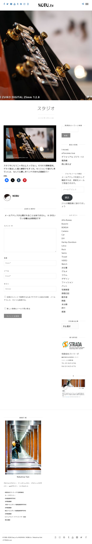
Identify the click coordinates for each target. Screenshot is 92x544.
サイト (6, 283)
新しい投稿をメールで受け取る (18, 308)
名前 (5, 258)
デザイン (65, 278)
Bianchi (65, 223)
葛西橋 (64, 160)
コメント (8, 225)
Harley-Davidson (69, 242)
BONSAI (65, 227)
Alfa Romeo (67, 220)
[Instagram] (24, 4)
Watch (64, 264)
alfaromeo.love (68, 153)
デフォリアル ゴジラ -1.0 (73, 157)
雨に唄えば (66, 164)
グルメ (64, 271)
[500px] (28, 4)
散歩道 (64, 297)
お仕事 (64, 267)
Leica (64, 245)
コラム (64, 275)
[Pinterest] (21, 4)
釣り (63, 308)
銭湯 (63, 311)
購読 (67, 197)
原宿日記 (65, 293)
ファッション (67, 282)
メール (6, 271)
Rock (64, 249)
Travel (64, 256)
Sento (64, 253)
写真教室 (65, 289)
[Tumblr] (17, 4)
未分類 (64, 304)
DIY (63, 238)
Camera (65, 231)
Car (63, 234)
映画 (63, 300)
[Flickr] (11, 4)
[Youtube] (14, 4)
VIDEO (64, 260)
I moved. (65, 149)
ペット (64, 286)
